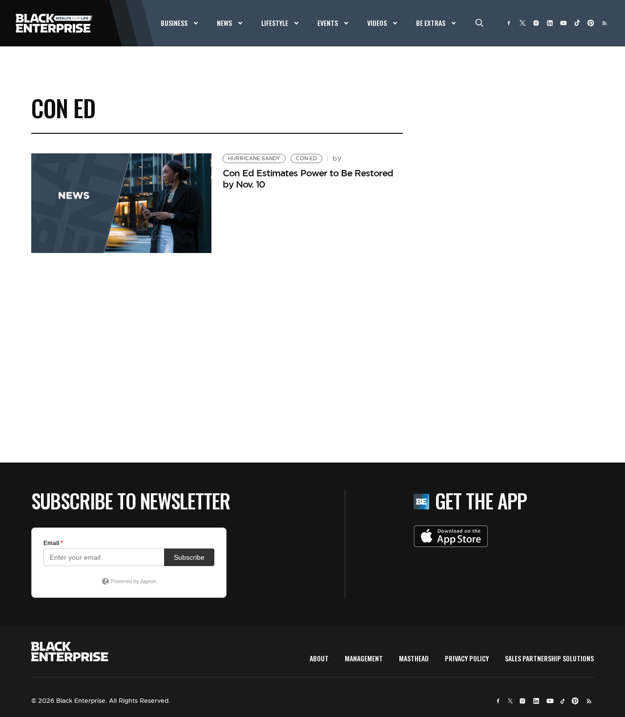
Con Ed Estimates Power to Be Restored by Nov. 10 (308, 178)
